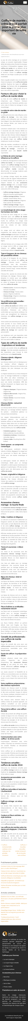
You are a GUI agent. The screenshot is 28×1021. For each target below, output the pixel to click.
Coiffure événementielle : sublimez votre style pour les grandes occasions (7, 850)
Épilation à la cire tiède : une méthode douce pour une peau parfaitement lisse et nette (14, 898)
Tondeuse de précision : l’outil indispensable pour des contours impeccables (11, 919)
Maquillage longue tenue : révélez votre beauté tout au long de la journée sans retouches (13, 912)
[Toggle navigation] (25, 2)
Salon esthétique (5, 52)
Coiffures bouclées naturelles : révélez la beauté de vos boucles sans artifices (20, 850)
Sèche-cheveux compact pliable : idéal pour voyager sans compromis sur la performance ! (14, 905)
